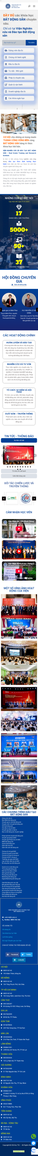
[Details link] (9, 300)
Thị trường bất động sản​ (9, 869)
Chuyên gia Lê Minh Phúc (9, 310)
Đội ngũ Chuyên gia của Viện (11, 941)
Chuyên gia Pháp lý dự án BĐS (11, 839)
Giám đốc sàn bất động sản (10, 847)
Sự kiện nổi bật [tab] (19, 440)
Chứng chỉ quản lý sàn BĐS (10, 853)
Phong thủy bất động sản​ (9, 875)
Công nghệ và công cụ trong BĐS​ (12, 892)
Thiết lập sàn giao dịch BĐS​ (10, 859)
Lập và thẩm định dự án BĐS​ (10, 861)
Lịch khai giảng (7, 937)
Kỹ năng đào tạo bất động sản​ (11, 863)
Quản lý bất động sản (8, 843)
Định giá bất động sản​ (8, 873)
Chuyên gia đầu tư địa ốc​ (9, 830)
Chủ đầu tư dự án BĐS (8, 828)
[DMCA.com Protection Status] (19, 1152)
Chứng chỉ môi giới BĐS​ (9, 851)
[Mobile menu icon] (34, 6)
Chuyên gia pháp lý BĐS (9, 838)
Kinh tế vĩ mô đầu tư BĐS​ (9, 871)
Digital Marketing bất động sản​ (11, 878)
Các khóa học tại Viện (9, 933)
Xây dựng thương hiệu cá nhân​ (11, 888)
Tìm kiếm (31, 42)
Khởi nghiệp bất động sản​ (9, 894)
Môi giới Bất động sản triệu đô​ (11, 884)
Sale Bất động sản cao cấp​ (10, 882)
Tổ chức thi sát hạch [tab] (19, 471)
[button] (19, 124)
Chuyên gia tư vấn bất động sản (11, 822)
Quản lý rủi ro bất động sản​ (10, 867)
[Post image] (18, 455)
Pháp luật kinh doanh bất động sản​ (12, 836)
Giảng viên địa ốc (7, 818)
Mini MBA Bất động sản (9, 820)
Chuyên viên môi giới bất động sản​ (12, 824)
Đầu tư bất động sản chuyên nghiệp (12, 832)
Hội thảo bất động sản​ (8, 896)
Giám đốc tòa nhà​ (7, 845)
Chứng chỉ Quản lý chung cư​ (10, 855)
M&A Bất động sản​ (7, 841)
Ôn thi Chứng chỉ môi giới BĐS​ (11, 886)
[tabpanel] (19, 455)
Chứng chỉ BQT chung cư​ (9, 857)
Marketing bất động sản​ (9, 877)
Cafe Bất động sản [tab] (19, 476)
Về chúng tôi (6, 929)
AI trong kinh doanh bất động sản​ (12, 890)
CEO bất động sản (7, 826)
